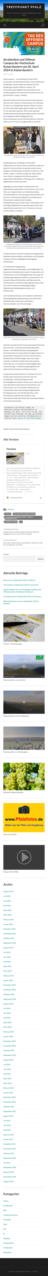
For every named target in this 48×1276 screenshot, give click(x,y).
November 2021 (9, 1149)
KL (21, 522)
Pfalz (5, 1224)
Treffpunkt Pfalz (24, 7)
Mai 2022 (7, 1130)
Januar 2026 (8, 924)
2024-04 (7, 514)
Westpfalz (10, 509)
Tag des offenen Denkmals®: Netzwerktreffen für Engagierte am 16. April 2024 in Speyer (21, 532)
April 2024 (7, 1022)
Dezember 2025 (9, 929)
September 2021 (9, 1158)
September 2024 (9, 999)
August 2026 (8, 891)
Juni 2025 (7, 957)
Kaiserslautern (11, 522)
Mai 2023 (7, 1074)
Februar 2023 (8, 1088)
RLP (4, 1229)
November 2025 (9, 933)
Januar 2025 (8, 980)
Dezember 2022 (9, 1097)
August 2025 (8, 947)
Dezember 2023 (9, 1041)
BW (4, 1210)
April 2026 (7, 910)
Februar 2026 (8, 919)
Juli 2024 (6, 1008)
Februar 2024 (8, 1032)
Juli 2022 (6, 1120)
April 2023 (7, 1078)
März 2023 (7, 1083)
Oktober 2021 (8, 1153)
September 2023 (9, 1055)
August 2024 (8, 1004)
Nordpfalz (7, 1219)
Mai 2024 (7, 1018)
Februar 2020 (8, 1172)
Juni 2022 (7, 1125)
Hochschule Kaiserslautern (24, 514)
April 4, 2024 (8, 74)
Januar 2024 (8, 1036)
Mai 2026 (7, 905)
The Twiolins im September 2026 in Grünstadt (20, 585)
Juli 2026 (6, 896)
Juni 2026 (7, 901)
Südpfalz (6, 1238)
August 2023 (8, 1060)
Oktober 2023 (8, 1050)
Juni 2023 (7, 1069)
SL (4, 1234)
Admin (5, 1201)
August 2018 (8, 1181)
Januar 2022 (8, 1139)
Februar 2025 (8, 976)
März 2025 (7, 971)
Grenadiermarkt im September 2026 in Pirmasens (22, 596)
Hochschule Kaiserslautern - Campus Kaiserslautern (19, 517)
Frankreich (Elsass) (10, 1215)
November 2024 (9, 990)
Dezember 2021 (9, 1144)
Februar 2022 (8, 1135)
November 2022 (9, 1102)
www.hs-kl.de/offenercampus (29, 418)
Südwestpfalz (8, 1243)
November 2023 (9, 1046)
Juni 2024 (7, 1013)
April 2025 (7, 966)
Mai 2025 (7, 961)
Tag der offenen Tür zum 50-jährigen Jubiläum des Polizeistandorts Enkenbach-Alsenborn (22, 590)
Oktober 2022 (8, 1106)
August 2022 (8, 1116)
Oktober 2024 (8, 994)
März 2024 (7, 1027)
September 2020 (9, 1167)
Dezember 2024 (9, 985)
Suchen (6, 554)
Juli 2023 (6, 1064)
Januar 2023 (8, 1092)
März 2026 (7, 915)
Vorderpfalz (7, 1248)
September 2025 (9, 943)
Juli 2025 (6, 952)
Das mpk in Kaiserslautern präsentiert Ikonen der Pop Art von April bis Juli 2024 (23, 543)
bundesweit (7, 1206)
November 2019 (9, 1177)
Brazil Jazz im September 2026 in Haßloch (19, 580)
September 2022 (9, 1111)
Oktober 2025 (8, 938)
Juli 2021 (6, 1163)
